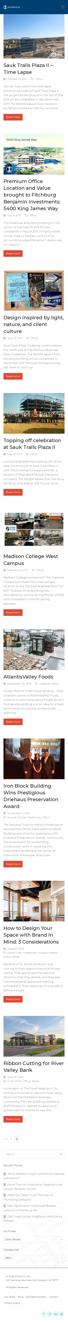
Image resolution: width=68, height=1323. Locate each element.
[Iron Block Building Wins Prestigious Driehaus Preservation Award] (34, 758)
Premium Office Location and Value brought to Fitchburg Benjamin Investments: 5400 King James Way (31, 194)
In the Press (14, 1081)
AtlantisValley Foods (28, 677)
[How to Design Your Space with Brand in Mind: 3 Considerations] (34, 900)
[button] (63, 7)
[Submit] (61, 1154)
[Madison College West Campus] (34, 529)
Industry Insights (48, 952)
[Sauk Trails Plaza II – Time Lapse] (34, 36)
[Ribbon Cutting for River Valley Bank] (34, 1036)
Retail (15, 956)
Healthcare (34, 817)
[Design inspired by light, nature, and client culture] (34, 290)
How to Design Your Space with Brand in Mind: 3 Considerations (31, 935)
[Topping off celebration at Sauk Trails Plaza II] (34, 413)
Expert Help (14, 952)
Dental (21, 817)
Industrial (44, 683)
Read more (13, 117)
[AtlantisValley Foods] (34, 649)
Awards (11, 817)
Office (39, 79)
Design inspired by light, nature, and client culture (33, 324)
